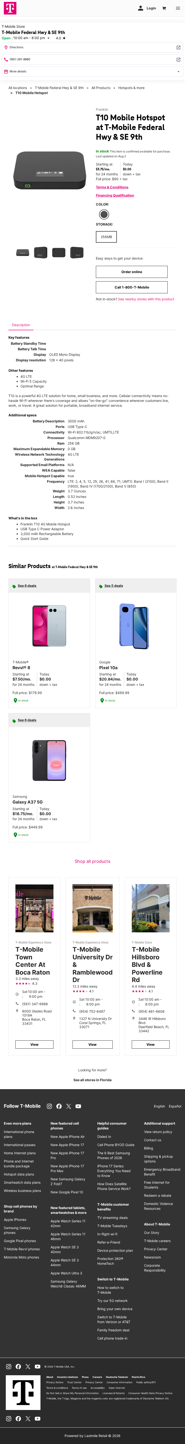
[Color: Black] (104, 214)
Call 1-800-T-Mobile (132, 287)
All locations (17, 88)
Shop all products (92, 861)
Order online (131, 272)
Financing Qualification (115, 195)
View (34, 1044)
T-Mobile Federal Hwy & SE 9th (59, 88)
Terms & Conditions (112, 187)
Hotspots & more (131, 88)
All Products (101, 88)
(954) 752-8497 (92, 1011)
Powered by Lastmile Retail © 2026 (92, 1436)
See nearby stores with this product (146, 299)
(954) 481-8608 (152, 1011)
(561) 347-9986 (35, 1004)
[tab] (20, 325)
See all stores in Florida (92, 1080)
